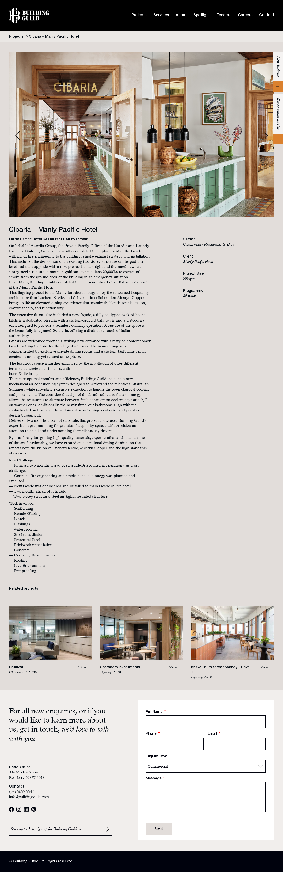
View (82, 668)
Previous (17, 135)
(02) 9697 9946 (21, 792)
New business (278, 66)
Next (265, 135)
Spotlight (201, 15)
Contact (266, 15)
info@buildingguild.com (29, 797)
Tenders (223, 15)
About (181, 15)
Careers (245, 15)
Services (161, 15)
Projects (139, 15)
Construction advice (278, 113)
